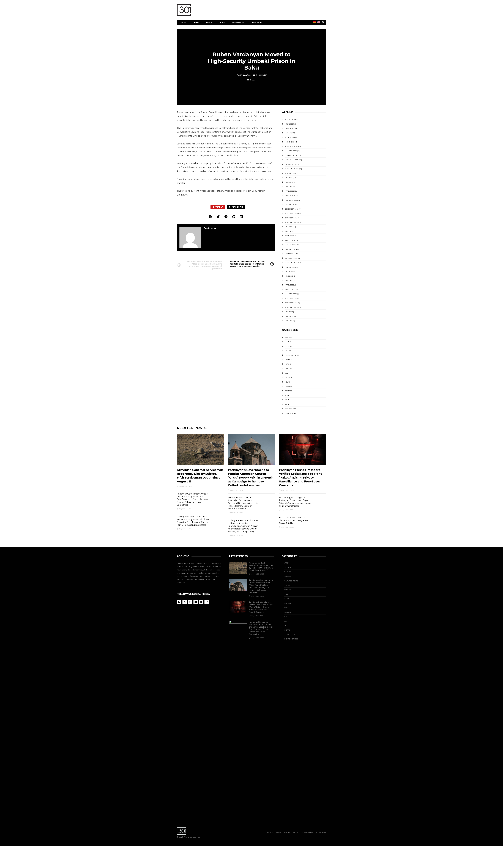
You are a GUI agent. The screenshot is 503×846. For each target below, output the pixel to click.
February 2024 (291, 245)
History (288, 364)
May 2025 (288, 187)
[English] (318, 22)
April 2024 (289, 236)
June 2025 (289, 182)
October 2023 (291, 258)
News (196, 22)
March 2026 (290, 142)
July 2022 (289, 312)
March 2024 (290, 240)
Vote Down (237, 207)
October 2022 (291, 303)
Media (209, 22)
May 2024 (289, 231)
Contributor (261, 75)
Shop (222, 22)
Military (288, 377)
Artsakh (288, 337)
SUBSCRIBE (257, 22)
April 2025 (289, 191)
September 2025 (292, 169)
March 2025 (290, 195)
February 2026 (291, 146)
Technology (290, 409)
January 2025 (291, 204)
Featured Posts (292, 355)
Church (288, 342)
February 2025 (291, 200)
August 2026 (290, 119)
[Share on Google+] (226, 216)
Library (288, 368)
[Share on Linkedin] (241, 216)
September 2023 (292, 263)
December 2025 (291, 155)
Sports (288, 404)
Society (288, 395)
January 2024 (291, 249)
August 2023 (290, 267)
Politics (288, 391)
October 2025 (291, 164)
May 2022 (288, 321)
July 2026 (289, 124)
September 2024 (292, 222)
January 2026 (291, 151)
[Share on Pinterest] (234, 216)
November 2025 (292, 160)
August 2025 (290, 173)
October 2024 (291, 218)
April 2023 (289, 285)
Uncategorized (292, 413)
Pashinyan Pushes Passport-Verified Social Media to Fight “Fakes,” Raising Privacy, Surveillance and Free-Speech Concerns (300, 477)
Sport (287, 400)
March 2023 (290, 289)
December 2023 (292, 254)
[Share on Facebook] (210, 216)
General (289, 360)
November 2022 (292, 298)
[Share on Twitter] (218, 216)
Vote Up (219, 207)
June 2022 (289, 316)
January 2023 (291, 294)
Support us (238, 22)
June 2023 (289, 276)
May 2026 (288, 133)
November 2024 (292, 213)
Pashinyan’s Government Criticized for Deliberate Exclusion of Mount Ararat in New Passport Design (247, 263)
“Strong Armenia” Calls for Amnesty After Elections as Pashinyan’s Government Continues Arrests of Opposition (204, 265)
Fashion (288, 351)
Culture (288, 346)
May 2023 (288, 280)
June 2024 (289, 227)
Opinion (288, 386)
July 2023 (289, 272)
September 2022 (292, 307)
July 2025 (289, 178)
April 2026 (289, 137)
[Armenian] (314, 22)
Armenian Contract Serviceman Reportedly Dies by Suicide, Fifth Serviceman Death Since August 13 (261, 567)
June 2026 (289, 128)
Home (183, 22)
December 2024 (292, 209)
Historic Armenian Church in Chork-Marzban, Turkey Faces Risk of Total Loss (293, 520)
